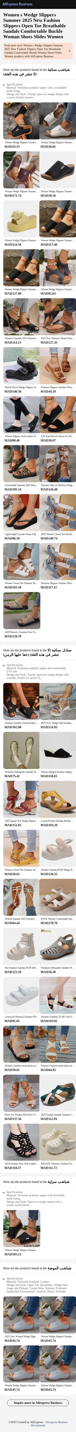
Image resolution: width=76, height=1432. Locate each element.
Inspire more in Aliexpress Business (38, 1402)
